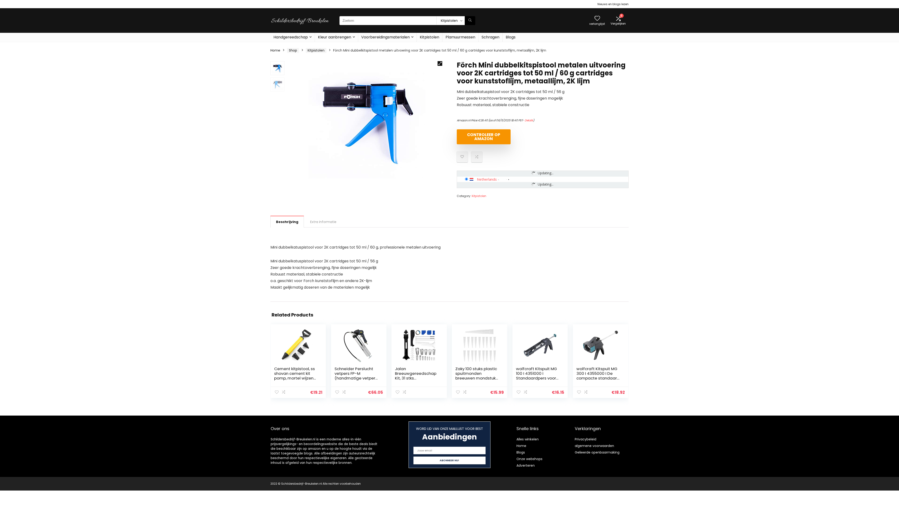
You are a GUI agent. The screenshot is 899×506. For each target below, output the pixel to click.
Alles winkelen (527, 439)
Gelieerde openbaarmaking (597, 452)
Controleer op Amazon (483, 136)
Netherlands (487, 179)
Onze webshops (529, 459)
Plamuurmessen (460, 37)
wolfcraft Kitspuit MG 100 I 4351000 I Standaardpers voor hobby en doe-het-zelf (536, 378)
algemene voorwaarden (594, 445)
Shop (293, 50)
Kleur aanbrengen (334, 37)
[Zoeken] (470, 20)
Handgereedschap (290, 37)
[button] (440, 63)
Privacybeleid (585, 439)
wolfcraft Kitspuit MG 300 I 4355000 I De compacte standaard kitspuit (598, 376)
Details (529, 120)
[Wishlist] (597, 18)
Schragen (490, 37)
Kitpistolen (429, 37)
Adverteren (525, 465)
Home (275, 50)
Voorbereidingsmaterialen (385, 37)
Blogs (511, 37)
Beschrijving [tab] (287, 222)
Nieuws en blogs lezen (613, 4)
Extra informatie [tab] (323, 222)
